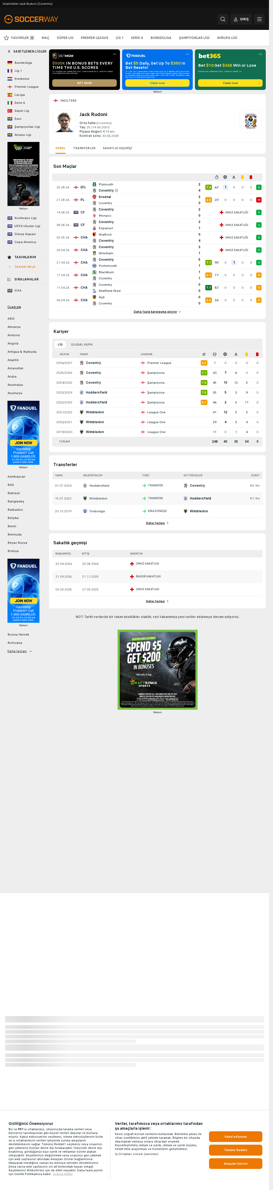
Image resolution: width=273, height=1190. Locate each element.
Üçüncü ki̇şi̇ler (63, 1174)
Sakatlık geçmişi (117, 148)
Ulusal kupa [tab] (82, 344)
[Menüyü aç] (259, 19)
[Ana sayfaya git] (41, 19)
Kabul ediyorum (235, 1137)
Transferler (84, 148)
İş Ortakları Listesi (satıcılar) (136, 1154)
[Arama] (223, 19)
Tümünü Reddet (236, 1150)
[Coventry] (251, 124)
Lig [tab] (60, 344)
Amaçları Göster (236, 1163)
